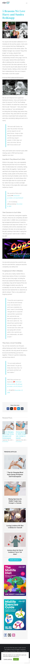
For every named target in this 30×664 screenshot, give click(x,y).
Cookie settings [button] (8, 659)
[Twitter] (9, 635)
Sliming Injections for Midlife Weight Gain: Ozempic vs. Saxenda (15, 501)
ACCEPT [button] (16, 659)
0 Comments (5, 441)
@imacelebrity (11, 384)
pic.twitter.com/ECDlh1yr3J (14, 386)
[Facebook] (5, 635)
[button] (3, 431)
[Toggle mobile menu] (27, 3)
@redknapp (19, 384)
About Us (19, 651)
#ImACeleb (16, 195)
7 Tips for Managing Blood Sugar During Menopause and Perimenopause (15, 474)
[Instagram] (13, 635)
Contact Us (24, 651)
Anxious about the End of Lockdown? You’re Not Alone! (15, 552)
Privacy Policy (13, 651)
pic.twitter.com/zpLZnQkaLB (15, 198)
